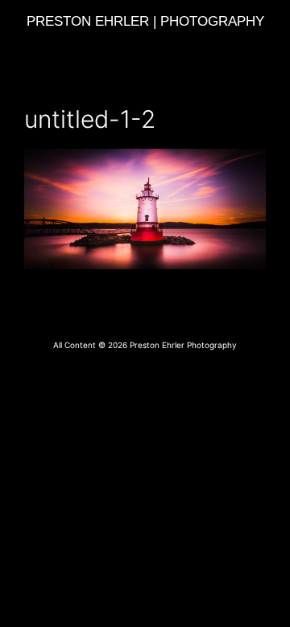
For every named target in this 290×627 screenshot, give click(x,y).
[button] (145, 46)
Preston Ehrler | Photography (145, 21)
